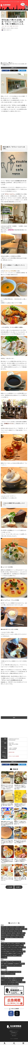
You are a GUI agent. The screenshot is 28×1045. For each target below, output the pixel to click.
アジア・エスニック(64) (17, 949)
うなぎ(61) (23, 943)
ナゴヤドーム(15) (12, 965)
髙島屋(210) (17, 982)
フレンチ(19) (3, 949)
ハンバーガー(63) (4, 953)
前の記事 (10, 887)
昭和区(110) (8, 935)
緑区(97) (2, 939)
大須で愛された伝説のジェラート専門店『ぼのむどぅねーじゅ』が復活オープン (20, 805)
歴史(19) (7, 961)
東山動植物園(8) (10, 963)
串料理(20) (17, 945)
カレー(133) (3, 951)
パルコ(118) (3, 984)
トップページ (4, 1044)
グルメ (3, 26)
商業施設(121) (14, 980)
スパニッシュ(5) (10, 949)
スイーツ (16, 26)
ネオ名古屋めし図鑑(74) (5, 971)
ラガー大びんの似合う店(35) (16, 971)
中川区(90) (22, 935)
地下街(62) (13, 982)
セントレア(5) (18, 965)
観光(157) (3, 961)
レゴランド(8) (3, 967)
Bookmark (23, 70)
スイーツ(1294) (4, 957)
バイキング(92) (4, 955)
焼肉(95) (23, 951)
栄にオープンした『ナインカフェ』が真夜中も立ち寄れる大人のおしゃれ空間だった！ (20, 841)
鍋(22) (15, 953)
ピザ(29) (23, 947)
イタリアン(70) (14, 947)
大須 (13, 26)
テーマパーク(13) (17, 961)
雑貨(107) (3, 980)
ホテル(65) (11, 961)
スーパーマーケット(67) (5, 982)
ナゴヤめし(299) (20, 953)
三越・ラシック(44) (10, 984)
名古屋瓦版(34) (12, 973)
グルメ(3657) (3, 943)
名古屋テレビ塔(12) (4, 965)
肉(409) (8, 951)
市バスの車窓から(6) (5, 973)
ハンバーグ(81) (18, 951)
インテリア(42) (8, 980)
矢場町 (11, 26)
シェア (6, 70)
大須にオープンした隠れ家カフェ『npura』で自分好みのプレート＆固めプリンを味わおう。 (20, 860)
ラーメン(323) (7, 947)
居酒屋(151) (10, 953)
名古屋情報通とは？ (14, 1032)
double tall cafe (11, 752)
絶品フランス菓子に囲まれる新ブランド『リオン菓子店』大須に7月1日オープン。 (20, 879)
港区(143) (3, 937)
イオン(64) (16, 984)
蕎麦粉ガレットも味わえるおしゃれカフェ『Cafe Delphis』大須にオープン (20, 822)
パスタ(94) (19, 947)
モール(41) (20, 980)
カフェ (8, 26)
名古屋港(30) (16, 963)
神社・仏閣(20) (4, 963)
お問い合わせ (14, 1035)
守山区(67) (16, 937)
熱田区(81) (13, 935)
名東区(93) (11, 937)
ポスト (14, 70)
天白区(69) (21, 937)
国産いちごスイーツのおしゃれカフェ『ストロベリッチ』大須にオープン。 (7, 879)
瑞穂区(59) (17, 935)
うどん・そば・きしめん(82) (9, 945)
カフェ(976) (10, 955)
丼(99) (2, 945)
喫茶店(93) (15, 955)
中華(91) (2, 947)
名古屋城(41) (22, 963)
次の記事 (18, 887)
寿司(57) (12, 943)
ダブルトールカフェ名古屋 (13, 756)
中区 (5, 26)
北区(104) (3, 935)
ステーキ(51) (12, 951)
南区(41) (7, 937)
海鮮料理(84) (17, 943)
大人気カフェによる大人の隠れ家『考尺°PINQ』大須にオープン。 (7, 805)
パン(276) (19, 955)
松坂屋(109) (23, 982)
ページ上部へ (14, 1044)
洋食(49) (21, 945)
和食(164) (8, 943)
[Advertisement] (14, 47)
